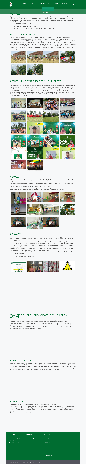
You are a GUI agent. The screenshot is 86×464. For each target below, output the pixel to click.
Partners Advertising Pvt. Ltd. (37, 462)
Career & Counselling (42, 12)
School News (68, 9)
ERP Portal (46, 450)
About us (17, 9)
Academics (26, 9)
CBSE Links (46, 452)
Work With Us (47, 444)
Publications (47, 438)
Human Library (47, 440)
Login (74, 4)
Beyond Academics (48, 9)
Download (42, 3)
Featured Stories (48, 442)
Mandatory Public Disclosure (51, 446)
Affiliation (46, 448)
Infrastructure (36, 9)
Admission (58, 9)
